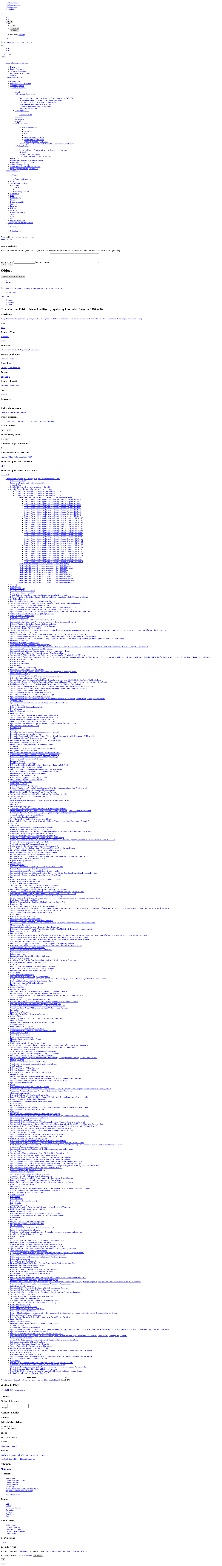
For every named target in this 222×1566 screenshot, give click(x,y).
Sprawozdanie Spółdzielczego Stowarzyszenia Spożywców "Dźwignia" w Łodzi (39, 651)
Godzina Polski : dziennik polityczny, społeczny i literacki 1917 (38, 493)
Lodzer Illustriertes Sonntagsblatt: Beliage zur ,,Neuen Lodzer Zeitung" (36, 753)
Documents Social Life (25, 94)
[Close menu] (2, 45)
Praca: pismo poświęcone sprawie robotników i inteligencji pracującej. (35, 1114)
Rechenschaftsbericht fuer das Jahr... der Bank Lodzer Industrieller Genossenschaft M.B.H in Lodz (46, 946)
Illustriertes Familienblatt (19, 641)
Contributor (14, 194)
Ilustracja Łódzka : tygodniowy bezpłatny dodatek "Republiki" (33, 719)
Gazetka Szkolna (16, 997)
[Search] (33, 237)
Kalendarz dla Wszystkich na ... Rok (23, 1307)
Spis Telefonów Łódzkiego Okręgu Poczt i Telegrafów (30, 1344)
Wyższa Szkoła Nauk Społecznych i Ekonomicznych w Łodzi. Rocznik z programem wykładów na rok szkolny (51, 1350)
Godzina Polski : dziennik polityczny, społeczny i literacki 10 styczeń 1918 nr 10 (53, 518)
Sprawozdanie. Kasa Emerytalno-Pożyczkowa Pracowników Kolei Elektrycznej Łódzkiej (43, 622)
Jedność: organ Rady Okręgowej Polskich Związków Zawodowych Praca (37, 653)
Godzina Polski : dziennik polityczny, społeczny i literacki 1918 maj (44, 570)
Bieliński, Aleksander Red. (10, 368)
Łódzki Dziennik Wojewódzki (21, 1338)
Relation (13, 208)
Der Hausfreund (16, 665)
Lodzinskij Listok (16, 713)
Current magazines (17, 86)
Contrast (9, 21)
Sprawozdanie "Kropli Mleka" (21, 1083)
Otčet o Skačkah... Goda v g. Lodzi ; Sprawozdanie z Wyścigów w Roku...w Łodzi (40, 1284)
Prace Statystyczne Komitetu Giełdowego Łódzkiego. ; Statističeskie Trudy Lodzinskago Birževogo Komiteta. (50, 1188)
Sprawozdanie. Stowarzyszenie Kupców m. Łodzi (28, 690)
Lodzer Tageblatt (16, 1319)
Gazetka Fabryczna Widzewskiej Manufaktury (27, 1029)
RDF (3, 466)
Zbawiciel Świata (16, 1020)
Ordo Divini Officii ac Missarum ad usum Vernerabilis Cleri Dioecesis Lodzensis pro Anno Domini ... (47, 1371)
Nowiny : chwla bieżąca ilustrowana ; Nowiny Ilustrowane (31, 842)
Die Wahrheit (15, 1361)
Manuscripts (21, 123)
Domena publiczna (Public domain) (14, 412)
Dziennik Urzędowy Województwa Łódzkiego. (27, 1170)
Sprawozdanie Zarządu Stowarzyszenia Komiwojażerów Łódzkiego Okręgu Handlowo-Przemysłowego (48, 688)
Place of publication (22, 192)
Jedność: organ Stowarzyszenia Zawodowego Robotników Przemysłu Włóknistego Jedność (43, 672)
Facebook (14, 28)
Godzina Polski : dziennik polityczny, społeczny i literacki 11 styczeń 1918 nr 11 (53, 520)
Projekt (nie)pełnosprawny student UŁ (24, 169)
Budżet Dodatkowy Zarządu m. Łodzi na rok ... (27, 1193)
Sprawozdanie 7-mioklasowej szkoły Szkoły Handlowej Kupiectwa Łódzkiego (39, 1080)
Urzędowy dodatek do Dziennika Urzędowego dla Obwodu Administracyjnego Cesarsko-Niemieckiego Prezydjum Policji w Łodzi (58, 979)
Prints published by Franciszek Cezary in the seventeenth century (43, 150)
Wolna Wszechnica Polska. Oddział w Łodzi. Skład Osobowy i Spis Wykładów (39, 1008)
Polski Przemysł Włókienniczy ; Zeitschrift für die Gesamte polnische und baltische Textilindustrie (46, 684)
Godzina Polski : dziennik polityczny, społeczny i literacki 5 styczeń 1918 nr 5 (52, 508)
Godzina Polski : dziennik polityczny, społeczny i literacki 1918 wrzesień (46, 578)
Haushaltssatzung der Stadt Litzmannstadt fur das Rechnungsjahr (33, 626)
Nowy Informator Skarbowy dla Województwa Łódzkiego (31, 1101)
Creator (13, 181)
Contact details (11, 1533)
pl (8, 17)
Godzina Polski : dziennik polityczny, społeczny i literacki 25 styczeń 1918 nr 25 (53, 549)
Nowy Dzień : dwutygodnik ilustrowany (25, 1327)
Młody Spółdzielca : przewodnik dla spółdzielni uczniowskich (33, 1076)
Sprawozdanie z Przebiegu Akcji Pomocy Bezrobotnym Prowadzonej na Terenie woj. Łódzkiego (45, 1292)
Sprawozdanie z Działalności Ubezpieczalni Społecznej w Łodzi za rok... (37, 1136)
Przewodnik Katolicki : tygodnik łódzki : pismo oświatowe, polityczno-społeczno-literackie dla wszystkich (49, 856)
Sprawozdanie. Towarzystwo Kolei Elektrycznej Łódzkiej (31, 912)
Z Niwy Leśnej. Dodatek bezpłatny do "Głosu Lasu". (29, 1373)
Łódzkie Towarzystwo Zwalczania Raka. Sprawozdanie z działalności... (36, 1334)
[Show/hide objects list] (28, 63)
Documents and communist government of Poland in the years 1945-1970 (46, 98)
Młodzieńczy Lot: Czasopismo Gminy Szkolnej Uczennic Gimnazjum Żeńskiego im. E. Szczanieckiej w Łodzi (50, 811)
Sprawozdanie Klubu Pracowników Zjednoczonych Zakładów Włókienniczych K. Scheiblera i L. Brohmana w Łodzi (53, 636)
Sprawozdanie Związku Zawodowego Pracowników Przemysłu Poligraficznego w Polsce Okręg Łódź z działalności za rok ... (56, 1166)
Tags (12, 214)
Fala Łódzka (14, 1010)
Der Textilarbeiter (16, 1199)
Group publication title (23, 179)
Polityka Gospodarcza (18, 954)
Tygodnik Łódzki (16, 701)
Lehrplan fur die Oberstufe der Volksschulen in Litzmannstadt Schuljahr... (37, 740)
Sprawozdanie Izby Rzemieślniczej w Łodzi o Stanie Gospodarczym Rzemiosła (39, 1288)
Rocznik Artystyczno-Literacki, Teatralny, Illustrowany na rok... (33, 1369)
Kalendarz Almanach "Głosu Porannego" (25, 1068)
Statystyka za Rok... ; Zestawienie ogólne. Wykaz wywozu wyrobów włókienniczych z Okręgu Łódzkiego (49, 1367)
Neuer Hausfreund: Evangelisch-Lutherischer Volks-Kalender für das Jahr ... (38, 1244)
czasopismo (5, 337)
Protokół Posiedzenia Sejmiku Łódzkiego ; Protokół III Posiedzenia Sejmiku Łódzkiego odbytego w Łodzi (49, 1097)
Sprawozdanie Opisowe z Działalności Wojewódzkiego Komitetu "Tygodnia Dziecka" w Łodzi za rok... (48, 1122)
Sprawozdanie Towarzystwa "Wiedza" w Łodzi (27, 1110)
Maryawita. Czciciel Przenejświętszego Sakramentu (29, 1014)
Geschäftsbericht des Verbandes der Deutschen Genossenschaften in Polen (37, 1215)
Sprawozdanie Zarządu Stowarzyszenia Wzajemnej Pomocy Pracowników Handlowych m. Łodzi (46, 1161)
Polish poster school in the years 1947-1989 (35, 104)
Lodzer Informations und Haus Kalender (25, 931)
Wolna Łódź (14, 1112)
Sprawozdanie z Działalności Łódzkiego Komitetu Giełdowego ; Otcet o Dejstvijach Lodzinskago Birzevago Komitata (53, 873)
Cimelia (17, 92)
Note (12, 216)
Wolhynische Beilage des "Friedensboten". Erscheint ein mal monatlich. (36, 1018)
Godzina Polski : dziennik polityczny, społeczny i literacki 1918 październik (47, 580)
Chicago (4, 1408)
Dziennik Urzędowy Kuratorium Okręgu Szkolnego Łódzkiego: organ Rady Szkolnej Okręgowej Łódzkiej (49, 597)
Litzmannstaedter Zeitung (19, 952)
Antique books (22, 146)
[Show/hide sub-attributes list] (11, 175)
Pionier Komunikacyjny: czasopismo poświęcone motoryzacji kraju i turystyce (38, 890)
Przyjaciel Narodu (16, 1105)
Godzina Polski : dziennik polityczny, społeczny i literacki (31, 489)
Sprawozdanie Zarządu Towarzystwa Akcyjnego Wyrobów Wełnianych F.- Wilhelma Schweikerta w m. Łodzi (50, 611)
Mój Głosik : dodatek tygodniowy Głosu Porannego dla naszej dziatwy (36, 769)
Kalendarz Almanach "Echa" (20, 1305)
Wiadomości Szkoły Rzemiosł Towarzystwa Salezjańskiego (32, 695)
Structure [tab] (9, 304)
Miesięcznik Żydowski (18, 985)
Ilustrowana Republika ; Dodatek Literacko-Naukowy (30, 483)
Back (3, 57)
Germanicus (23, 152)
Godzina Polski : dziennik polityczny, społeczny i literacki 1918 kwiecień (46, 568)
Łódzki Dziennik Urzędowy (20, 1211)
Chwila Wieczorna (17, 1195)
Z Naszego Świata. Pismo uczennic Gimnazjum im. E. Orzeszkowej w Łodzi (38, 809)
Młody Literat (15, 1041)
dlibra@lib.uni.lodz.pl (9, 1446)
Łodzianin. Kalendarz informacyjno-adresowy (27, 1265)
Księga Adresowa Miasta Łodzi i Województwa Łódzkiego (31, 1271)
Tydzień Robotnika (17, 705)
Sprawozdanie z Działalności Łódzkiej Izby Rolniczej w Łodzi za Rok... (36, 910)
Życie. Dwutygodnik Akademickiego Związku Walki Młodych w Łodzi (36, 1246)
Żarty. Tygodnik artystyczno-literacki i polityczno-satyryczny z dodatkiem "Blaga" (40, 800)
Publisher (16, 187)
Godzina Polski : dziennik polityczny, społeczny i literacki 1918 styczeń (45, 497)
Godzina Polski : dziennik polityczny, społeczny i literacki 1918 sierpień (45, 576)
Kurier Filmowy (16, 709)
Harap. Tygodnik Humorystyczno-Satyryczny (27, 759)
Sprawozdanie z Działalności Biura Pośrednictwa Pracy (30, 692)
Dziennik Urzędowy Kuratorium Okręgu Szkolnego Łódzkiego (33, 624)
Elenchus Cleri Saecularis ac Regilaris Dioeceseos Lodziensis (32, 748)
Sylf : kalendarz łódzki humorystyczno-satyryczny (28, 678)
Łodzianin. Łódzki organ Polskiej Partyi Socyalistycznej (30, 1242)
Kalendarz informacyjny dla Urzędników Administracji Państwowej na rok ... (38, 1257)
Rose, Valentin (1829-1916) (34, 138)
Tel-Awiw (14, 823)
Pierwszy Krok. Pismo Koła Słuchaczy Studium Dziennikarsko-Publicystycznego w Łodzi (43, 1263)
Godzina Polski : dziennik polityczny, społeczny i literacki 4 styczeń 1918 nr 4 (52, 506)
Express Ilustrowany (17, 589)
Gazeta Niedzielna (17, 987)
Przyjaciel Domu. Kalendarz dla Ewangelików (27, 1222)
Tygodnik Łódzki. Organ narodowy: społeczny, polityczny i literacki (35, 885)
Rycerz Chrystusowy (17, 865)
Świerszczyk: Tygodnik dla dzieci (22, 1294)
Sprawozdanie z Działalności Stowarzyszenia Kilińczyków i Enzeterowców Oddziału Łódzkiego (45, 603)
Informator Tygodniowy (19, 761)
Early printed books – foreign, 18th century (35, 156)
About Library (11, 63)
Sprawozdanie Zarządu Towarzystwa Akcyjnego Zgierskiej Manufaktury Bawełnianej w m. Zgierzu (46, 1163)
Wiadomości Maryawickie (19, 1205)
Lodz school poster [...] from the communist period (37, 102)
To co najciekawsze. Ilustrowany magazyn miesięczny (30, 1174)
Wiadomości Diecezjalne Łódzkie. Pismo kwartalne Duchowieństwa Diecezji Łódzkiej (42, 1178)
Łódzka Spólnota (16, 1074)
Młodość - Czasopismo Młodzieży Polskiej (25, 1039)
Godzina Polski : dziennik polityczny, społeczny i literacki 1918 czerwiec (46, 572)
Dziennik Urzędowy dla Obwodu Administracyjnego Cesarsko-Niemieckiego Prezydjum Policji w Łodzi (48, 788)
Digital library (15, 67)
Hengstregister (15, 1217)
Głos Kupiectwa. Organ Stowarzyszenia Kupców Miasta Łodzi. (33, 1064)
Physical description (17, 221)
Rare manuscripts (28, 127)
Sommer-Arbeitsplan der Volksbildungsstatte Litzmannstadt (31, 1346)
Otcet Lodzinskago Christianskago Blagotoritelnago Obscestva (33, 1051)
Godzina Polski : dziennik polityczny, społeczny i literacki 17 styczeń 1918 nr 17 (53, 533)
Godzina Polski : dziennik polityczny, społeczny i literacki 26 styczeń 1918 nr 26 (53, 551)
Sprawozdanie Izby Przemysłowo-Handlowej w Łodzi (30, 605)
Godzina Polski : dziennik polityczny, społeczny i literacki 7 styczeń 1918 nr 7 (52, 512)
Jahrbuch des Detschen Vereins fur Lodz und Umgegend (30, 645)
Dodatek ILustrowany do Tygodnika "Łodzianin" (28, 1099)
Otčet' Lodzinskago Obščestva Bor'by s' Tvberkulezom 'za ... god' (34, 1303)
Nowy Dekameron (17, 1024)
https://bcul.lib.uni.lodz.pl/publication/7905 (16, 457)
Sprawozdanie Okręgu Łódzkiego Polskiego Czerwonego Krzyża (34, 1290)
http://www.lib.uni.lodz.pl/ (11, 1455)
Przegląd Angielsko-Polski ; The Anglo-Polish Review (30, 854)
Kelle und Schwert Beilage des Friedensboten (26, 707)
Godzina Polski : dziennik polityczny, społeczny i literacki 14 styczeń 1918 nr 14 (53, 526)
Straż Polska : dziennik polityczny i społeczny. (27, 670)
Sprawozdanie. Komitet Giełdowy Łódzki (25, 628)
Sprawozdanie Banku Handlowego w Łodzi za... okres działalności (34, 927)
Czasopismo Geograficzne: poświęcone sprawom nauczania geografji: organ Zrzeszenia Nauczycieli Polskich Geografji (53, 1126)
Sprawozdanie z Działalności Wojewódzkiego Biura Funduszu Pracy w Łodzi (38, 794)
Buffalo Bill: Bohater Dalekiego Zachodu (25, 786)
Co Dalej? (14, 585)
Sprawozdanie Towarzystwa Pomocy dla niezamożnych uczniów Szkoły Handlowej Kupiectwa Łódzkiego (49, 1116)
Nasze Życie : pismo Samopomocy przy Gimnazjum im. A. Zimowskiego (37, 838)
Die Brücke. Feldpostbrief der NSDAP (24, 900)
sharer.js (22, 35)
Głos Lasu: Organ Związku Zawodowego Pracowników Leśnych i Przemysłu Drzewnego (43, 960)
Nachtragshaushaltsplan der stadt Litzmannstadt (27, 1043)
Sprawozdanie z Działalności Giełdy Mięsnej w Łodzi (30, 697)
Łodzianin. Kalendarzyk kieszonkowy (24, 1267)
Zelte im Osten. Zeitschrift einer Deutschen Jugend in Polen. (32, 1022)
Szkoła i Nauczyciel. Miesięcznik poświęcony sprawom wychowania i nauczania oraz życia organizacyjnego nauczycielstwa (55, 898)
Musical (18, 121)
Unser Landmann (16, 1103)
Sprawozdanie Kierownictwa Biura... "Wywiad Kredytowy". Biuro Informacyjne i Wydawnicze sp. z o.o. (49, 634)
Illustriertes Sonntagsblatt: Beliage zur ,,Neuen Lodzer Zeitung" (33, 792)
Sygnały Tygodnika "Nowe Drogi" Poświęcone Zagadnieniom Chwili (36, 676)
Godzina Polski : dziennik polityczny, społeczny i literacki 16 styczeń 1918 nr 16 (53, 531)
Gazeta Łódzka (15, 1016)
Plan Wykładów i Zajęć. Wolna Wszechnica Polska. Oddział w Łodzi (35, 850)
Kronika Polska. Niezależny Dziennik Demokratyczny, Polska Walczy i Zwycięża (40, 1317)
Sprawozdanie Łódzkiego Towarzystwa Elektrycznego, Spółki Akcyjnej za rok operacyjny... (44, 1047)
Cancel (4, 265)
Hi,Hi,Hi (13, 964)
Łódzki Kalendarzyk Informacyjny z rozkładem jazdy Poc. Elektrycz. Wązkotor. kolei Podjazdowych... (48, 1278)
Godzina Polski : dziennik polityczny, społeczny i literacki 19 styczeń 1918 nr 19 (53, 537)
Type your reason (42, 262)
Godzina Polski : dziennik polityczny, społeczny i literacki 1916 (38, 491)
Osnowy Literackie (17, 1236)
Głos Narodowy (16, 1066)
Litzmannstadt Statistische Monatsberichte (25, 742)
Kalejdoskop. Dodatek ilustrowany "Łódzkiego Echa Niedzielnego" (35, 771)
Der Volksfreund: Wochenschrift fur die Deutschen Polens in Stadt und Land (38, 1141)
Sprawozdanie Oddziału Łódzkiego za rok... (26, 1120)
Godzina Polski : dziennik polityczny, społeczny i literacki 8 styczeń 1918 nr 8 (52, 514)
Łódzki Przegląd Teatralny (19, 1033)
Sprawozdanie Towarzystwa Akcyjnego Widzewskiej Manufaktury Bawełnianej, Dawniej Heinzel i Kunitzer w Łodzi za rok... (56, 1124)
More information (25, 1555)
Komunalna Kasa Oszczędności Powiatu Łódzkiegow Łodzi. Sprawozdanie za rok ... (41, 1159)
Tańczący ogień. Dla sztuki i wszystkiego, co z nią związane (32, 887)
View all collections (13, 1495)
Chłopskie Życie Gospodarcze (21, 782)
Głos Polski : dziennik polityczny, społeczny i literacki (30, 487)
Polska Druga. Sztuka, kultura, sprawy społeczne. (28, 1209)
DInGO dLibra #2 (22, 1551)
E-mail (13, 26)
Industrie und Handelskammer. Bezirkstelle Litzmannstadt (31, 970)
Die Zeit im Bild (16, 798)
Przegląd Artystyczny (18, 989)
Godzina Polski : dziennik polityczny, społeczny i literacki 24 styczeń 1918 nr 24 (53, 547)
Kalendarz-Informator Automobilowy (23, 1070)
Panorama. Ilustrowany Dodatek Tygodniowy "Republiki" (31, 921)
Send (10, 265)
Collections (10, 77)
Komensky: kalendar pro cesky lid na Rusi (25, 734)
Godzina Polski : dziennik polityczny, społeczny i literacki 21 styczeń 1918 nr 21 (53, 541)
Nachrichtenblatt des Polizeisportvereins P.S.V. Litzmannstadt (32, 834)
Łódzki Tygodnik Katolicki (20, 1035)
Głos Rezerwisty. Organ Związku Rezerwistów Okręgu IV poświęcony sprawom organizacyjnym (46, 1232)
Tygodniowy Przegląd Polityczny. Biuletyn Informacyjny (31, 1176)
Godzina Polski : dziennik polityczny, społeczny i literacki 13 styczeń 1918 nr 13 (53, 524)
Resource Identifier (17, 202)
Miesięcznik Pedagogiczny (20, 1321)
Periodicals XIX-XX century (20, 84)
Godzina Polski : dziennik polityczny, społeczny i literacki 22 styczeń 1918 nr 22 (53, 543)
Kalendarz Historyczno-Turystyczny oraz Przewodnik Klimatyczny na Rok (37, 1255)
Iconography (22, 111)
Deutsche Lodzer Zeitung (19, 618)
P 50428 (4, 394)
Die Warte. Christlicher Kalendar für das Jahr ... (27, 1354)
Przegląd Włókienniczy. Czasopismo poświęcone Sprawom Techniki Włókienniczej (40, 1207)
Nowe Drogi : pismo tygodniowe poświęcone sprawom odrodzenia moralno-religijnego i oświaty (45, 1078)
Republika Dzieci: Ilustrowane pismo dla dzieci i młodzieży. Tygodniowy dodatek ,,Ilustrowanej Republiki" (49, 821)
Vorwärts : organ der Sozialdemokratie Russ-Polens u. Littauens (33, 721)
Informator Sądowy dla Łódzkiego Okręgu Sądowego (30, 956)
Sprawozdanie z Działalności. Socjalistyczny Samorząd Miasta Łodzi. (35, 875)
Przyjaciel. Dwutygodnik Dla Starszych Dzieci (27, 1224)
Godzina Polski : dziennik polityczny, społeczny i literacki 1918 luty (44, 564)
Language (13, 206)
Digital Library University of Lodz (18, 421)
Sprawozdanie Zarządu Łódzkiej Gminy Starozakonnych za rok (33, 1155)
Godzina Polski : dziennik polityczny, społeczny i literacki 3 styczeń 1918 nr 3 (52, 504)
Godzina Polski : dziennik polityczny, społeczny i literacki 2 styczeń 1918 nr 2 (52, 502)
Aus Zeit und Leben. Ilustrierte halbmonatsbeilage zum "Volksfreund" (35, 1190)
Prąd (12, 1238)
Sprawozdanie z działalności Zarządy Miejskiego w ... (30, 977)
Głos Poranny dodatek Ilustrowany (23, 1132)
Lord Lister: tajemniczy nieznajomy (23, 763)
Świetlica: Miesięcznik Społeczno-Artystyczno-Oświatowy (31, 1296)
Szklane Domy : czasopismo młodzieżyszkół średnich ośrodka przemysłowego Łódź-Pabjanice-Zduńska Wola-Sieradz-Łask (55, 680)
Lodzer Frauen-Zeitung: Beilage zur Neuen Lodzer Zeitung (32, 744)
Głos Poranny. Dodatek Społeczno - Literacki (26, 1234)
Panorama (13, 730)
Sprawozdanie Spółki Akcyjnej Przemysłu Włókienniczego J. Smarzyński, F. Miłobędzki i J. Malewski (47, 655)
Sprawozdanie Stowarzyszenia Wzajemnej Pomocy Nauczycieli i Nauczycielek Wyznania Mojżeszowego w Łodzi (52, 686)
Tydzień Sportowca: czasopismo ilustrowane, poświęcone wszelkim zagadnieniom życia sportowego (47, 892)
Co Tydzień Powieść (17, 599)
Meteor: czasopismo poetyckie (21, 807)
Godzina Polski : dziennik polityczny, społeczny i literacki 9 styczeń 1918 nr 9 (52, 516)
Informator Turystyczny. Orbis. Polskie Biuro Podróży (30, 1000)
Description (14, 185)
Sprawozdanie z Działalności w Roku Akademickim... (30, 1332)
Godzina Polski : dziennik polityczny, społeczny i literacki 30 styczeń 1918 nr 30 (53, 560)
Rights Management (17, 212)
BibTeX (8, 282)
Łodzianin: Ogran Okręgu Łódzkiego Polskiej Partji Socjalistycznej (34, 1323)
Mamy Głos (14, 804)
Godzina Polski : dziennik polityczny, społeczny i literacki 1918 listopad (45, 582)
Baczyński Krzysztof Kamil (34, 140)
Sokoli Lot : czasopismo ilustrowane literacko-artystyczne (31, 950)
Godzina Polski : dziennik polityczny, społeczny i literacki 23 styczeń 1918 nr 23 (53, 545)
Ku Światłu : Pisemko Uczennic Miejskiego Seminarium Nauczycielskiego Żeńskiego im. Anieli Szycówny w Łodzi (52, 923)
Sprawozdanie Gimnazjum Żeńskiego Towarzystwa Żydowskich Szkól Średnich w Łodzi (43, 724)
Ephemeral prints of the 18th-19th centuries (35, 106)
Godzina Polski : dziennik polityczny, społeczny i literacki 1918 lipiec (44, 574)
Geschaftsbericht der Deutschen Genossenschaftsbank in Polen (33, 1031)
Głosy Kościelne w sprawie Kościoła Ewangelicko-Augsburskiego (34, 755)
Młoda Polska (15, 1186)
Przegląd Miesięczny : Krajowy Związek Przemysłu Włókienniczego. (35, 993)
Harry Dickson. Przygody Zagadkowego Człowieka (29, 778)
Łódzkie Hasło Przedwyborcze (21, 1037)
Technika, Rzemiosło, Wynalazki (22, 1172)
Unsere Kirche (15, 914)
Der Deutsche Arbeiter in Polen (21, 659)
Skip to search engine (13, 5)
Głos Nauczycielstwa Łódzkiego (22, 975)
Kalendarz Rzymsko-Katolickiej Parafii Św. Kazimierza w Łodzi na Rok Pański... (40, 765)
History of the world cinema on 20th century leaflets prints (40, 100)
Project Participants (17, 69)
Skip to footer (10, 9)
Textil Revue (15, 825)
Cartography (19, 119)
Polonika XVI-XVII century (29, 154)
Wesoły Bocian (15, 728)
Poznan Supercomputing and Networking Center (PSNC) (65, 1551)
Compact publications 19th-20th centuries (25, 167)
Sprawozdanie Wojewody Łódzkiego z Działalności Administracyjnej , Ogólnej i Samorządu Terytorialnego (49, 937)
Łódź (12, 359)
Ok (3, 1559)
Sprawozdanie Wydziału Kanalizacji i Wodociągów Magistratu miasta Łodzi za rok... (41, 1128)
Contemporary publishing (19, 165)
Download (5, 296)
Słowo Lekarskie (16, 1226)
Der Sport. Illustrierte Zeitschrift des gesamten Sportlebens (31, 981)
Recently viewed (14, 223)
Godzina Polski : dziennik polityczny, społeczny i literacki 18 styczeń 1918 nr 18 (53, 535)
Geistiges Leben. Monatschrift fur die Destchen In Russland (32, 941)
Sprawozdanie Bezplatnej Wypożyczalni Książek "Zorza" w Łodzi (34, 871)
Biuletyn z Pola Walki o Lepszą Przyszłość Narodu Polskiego (32, 968)
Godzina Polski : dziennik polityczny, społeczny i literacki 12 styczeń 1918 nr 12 (53, 522)
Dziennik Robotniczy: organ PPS (22, 593)
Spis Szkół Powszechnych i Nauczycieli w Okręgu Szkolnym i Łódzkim (36, 867)
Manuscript (28, 131)
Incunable (18, 117)
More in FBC (6, 1390)
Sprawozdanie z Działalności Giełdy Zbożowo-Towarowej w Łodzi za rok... (38, 1134)
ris (6, 280)
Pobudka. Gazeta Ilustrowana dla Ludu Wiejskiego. (29, 1062)
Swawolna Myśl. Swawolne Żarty (22, 1049)
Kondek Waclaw (25, 115)
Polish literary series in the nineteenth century (26, 160)
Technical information (18, 71)
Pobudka (13, 1219)
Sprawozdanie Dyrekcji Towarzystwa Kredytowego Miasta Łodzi (34, 717)
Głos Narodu (15, 973)
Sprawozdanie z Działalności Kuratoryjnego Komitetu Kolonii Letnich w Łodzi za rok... (42, 1130)
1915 (3, 328)
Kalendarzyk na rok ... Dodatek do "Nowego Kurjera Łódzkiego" (34, 1269)
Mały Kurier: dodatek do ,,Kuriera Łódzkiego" (27, 780)
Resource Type (15, 198)
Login (8, 39)
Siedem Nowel (15, 863)
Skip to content (11, 7)
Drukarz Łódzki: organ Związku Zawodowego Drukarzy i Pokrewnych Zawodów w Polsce (44, 1002)
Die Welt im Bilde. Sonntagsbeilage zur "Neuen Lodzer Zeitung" (34, 906)
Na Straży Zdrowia (17, 1325)
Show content (11, 292)
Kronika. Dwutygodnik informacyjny (23, 1261)
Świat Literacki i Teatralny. (20, 674)
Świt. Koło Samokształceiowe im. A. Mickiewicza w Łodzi (32, 1056)
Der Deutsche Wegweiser (19, 663)
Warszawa (4, 359)
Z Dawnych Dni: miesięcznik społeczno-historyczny (29, 1147)
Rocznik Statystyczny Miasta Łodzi (23, 917)
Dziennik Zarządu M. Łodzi (20, 1352)
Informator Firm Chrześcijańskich (22, 775)
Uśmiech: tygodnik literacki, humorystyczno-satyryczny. (30, 829)
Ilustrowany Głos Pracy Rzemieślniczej (24, 643)
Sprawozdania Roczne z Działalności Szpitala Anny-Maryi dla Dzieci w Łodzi (39, 703)
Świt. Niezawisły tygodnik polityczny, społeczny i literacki (31, 819)
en (7, 17)
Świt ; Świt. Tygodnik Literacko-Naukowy (26, 919)
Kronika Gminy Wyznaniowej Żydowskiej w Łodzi (29, 1359)
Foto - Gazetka (15, 1203)
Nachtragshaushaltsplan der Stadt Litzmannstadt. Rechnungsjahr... (34, 836)
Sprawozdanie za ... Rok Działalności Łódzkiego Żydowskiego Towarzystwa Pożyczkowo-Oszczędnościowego (51, 1356)
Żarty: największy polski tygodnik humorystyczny (28, 1251)
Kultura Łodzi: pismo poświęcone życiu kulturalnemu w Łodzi (33, 738)
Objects (13, 227)
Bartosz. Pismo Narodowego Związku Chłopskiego (29, 869)
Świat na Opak (15, 1151)
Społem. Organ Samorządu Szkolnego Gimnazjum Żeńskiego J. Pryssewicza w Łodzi (41, 1363)
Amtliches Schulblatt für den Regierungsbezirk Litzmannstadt (32, 790)
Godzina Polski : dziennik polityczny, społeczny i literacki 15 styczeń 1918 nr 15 (53, 528)
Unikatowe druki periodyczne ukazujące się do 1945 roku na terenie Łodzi (33, 479)
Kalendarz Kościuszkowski (20, 1259)
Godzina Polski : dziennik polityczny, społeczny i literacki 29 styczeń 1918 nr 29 (53, 558)
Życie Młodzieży (16, 802)
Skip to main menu (12, 3)
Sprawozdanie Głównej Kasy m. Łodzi (24, 726)
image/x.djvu (5, 377)
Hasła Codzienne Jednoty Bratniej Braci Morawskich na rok (32, 1228)
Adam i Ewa (14, 746)
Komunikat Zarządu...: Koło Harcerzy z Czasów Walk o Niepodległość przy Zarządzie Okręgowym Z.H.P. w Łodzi (52, 736)
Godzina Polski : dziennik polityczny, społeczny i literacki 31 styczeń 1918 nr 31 (53, 562)
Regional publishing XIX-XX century (24, 162)
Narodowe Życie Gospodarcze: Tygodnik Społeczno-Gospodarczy (34, 1300)
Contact (13, 75)
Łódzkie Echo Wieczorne (19, 1012)
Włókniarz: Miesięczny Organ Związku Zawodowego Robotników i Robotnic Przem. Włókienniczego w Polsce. (51, 831)
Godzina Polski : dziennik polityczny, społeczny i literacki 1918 (38, 495)
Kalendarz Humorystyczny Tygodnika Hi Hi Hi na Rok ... (31, 1072)
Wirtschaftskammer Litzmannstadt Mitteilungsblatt (28, 1139)
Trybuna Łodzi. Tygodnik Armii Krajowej (25, 817)
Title (14, 175)
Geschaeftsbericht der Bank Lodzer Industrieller (27, 948)
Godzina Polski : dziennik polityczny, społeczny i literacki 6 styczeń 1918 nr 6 (52, 510)
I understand (38, 1555)
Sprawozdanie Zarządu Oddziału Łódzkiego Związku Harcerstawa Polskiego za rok (41, 1157)
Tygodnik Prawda (16, 485)
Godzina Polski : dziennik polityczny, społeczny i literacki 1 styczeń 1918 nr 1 (52, 499)
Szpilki (12, 1085)
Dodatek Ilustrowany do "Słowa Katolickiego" (27, 983)
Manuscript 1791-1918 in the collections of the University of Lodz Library (46, 144)
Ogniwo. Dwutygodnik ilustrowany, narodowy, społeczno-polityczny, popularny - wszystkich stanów (47, 1253)
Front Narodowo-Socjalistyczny (22, 1027)
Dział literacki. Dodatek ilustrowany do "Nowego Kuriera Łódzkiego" (36, 879)
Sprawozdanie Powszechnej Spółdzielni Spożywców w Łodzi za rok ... (36, 1168)
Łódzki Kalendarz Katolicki (20, 1276)
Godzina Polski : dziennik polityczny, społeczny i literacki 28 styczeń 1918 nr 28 (53, 555)
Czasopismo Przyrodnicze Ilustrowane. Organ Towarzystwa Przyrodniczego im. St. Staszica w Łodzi (47, 1143)
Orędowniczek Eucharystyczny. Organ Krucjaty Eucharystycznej (34, 846)
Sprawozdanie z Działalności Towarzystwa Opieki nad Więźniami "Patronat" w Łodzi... (42, 609)
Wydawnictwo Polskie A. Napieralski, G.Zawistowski (20, 350)
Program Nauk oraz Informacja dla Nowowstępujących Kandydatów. (35, 1180)
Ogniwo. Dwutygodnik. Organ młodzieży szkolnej (28, 844)
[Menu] (2, 13)
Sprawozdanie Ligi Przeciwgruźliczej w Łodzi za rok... (30, 1118)
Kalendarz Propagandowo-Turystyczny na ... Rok (28, 962)
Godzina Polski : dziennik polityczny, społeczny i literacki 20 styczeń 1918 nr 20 (53, 539)
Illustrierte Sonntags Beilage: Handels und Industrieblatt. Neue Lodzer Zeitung (38, 902)
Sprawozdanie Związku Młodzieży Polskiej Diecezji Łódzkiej (32, 796)
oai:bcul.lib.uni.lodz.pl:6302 (11, 386)
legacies (24, 133)
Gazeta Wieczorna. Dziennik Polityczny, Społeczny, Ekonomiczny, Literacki (38, 1240)
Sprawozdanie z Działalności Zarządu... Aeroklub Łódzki (31, 649)
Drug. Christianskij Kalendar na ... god (24, 1201)
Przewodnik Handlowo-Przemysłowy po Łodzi (27, 858)
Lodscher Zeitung (16, 933)
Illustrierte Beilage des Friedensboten (23, 632)
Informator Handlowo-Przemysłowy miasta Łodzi (28, 773)
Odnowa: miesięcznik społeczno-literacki (25, 883)
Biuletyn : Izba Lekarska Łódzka (22, 1184)
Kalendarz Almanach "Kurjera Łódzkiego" (26, 1315)
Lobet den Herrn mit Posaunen (21, 711)
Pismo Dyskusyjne (17, 1060)
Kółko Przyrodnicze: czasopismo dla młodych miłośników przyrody (35, 732)
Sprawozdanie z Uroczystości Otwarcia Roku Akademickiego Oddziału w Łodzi (39, 1153)
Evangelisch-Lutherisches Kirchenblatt (24, 751)
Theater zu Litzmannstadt (19, 1093)
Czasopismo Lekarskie (18, 784)
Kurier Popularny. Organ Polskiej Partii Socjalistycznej (30, 1273)
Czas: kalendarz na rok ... (19, 958)
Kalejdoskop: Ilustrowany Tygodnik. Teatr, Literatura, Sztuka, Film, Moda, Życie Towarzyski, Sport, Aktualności (51, 929)
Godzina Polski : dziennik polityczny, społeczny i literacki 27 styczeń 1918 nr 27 (53, 553)
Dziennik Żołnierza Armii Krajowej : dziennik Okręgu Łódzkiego (34, 757)
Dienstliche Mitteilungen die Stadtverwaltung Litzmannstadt (32, 620)
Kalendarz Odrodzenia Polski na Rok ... (24, 1311)
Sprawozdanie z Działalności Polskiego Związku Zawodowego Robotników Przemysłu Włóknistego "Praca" (50, 1107)
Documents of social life (28, 109)
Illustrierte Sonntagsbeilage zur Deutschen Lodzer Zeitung (31, 827)
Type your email (7, 262)
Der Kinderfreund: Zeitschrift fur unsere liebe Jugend (29, 1087)
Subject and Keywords (18, 183)
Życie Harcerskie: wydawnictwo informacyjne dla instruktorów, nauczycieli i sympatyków (43, 1249)
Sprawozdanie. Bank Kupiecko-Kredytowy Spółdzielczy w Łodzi (34, 715)
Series (12, 218)
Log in (3, 1542)
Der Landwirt (15, 1197)
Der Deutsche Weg (17, 661)
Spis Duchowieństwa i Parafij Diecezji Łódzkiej (27, 1342)
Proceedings (14, 158)
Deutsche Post (15, 587)
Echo (12, 877)
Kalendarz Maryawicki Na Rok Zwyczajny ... (27, 1309)
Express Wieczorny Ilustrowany (21, 861)
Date (12, 196)
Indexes (9, 171)
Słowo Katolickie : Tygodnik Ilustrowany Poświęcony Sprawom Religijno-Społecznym (42, 944)
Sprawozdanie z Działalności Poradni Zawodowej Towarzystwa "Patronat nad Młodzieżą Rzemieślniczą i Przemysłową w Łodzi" (57, 699)
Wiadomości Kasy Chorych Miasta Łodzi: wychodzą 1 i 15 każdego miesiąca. (38, 991)
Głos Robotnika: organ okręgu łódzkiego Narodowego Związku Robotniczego (39, 595)
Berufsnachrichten (16, 904)
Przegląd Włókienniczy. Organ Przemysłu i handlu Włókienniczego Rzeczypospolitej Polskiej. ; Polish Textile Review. (53, 1058)
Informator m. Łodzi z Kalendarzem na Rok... (27, 767)
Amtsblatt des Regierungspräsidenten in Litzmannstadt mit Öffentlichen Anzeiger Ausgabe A (44, 1340)
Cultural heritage (18, 88)
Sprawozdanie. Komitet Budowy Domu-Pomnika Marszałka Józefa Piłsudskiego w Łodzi (43, 894)
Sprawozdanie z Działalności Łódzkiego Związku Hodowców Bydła (35, 1004)
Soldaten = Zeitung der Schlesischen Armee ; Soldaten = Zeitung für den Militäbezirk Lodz (43, 607)
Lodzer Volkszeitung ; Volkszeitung (23, 668)
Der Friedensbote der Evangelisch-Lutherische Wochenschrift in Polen (36, 1213)
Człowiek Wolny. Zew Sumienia (22, 616)
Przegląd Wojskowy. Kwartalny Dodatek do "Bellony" (30, 1348)
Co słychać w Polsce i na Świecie (22, 591)
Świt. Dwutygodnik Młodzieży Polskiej (24, 1298)
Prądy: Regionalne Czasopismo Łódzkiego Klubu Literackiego (33, 966)
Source (12, 204)
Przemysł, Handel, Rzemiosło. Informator (25, 1230)
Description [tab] (10, 300)
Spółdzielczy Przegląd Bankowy (22, 1286)
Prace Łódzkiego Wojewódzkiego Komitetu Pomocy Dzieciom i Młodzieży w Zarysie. (42, 1182)
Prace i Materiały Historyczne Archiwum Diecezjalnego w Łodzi (33, 852)
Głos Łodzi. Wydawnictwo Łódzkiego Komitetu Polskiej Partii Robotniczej (37, 1365)
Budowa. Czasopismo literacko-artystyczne (26, 881)
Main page (6, 1469)
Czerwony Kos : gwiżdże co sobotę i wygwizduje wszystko (32, 614)
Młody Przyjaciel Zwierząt (20, 925)
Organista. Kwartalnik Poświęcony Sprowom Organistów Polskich (34, 1053)
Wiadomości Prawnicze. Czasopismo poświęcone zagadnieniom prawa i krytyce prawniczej (43, 813)
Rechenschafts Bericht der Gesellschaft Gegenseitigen (29, 1095)
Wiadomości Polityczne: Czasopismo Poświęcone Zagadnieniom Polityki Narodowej (41, 1091)
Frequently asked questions (20, 73)
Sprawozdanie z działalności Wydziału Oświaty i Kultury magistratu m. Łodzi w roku (41, 1149)
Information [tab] (10, 302)
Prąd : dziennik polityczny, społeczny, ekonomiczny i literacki (32, 601)
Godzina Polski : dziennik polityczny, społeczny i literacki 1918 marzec (45, 566)
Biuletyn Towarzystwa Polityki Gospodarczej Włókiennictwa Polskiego (36, 896)
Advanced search (7, 239)
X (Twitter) (14, 30)
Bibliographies (15, 82)
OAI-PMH (5, 475)
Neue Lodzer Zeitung (18, 481)
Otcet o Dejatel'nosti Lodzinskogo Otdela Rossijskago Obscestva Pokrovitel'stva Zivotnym (43, 848)
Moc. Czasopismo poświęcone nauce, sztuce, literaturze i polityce (34, 1280)
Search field (5, 237)
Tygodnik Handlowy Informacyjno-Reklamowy (27, 815)
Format (12, 200)
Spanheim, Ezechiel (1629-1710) (36, 142)
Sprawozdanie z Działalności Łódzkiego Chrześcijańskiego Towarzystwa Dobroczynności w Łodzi (46, 995)
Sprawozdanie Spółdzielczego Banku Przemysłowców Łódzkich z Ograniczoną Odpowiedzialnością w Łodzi (50, 939)
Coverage (13, 210)
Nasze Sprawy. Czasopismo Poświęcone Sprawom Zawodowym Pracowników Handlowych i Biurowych (49, 1045)
